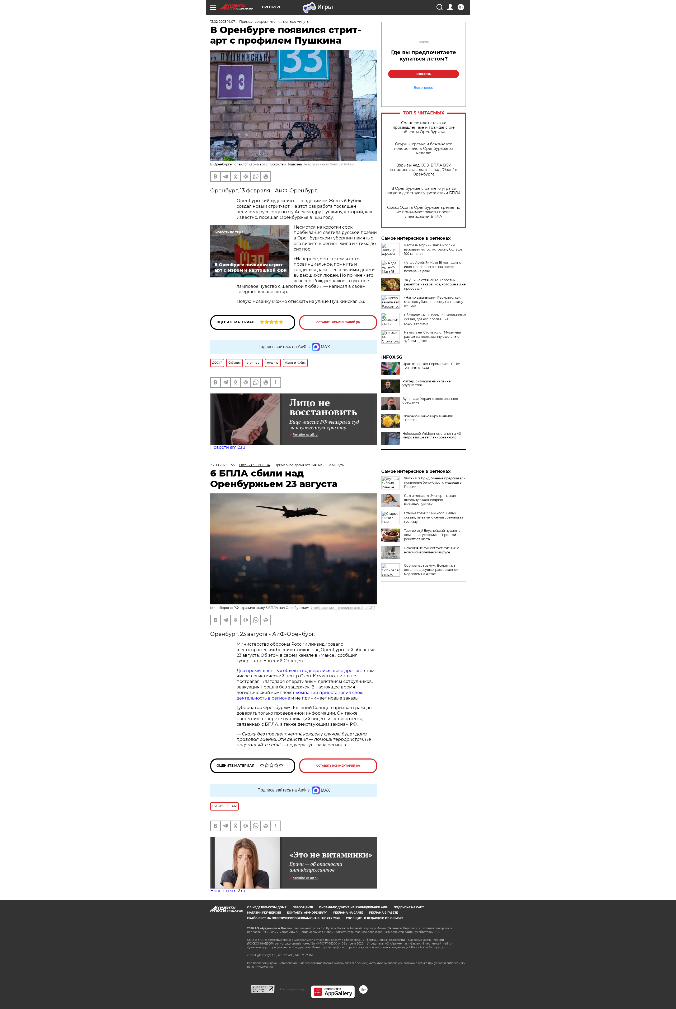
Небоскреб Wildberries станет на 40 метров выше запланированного (431, 435)
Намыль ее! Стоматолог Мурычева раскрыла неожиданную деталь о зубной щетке (432, 336)
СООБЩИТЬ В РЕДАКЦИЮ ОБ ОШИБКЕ (374, 918)
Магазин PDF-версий (264, 912)
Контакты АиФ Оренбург (307, 912)
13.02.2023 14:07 (222, 22)
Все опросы (423, 87)
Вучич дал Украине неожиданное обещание (430, 400)
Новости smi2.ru (227, 447)
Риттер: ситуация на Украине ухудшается (426, 383)
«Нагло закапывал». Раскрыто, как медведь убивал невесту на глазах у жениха (433, 301)
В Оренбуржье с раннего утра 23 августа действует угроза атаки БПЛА (424, 190)
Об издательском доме (267, 907)
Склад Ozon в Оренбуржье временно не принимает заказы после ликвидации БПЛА (423, 212)
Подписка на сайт (409, 907)
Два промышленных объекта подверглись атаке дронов (299, 670)
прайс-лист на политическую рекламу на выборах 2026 (293, 918)
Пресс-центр (303, 907)
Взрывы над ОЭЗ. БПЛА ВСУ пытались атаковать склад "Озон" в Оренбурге (423, 170)
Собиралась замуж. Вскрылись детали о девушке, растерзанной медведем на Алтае (431, 569)
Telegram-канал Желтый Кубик (328, 164)
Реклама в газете (383, 912)
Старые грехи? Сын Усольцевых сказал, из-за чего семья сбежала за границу (433, 517)
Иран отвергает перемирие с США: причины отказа (431, 365)
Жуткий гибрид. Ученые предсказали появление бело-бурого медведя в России (435, 482)
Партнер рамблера (292, 989)
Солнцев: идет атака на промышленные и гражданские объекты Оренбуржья (424, 127)
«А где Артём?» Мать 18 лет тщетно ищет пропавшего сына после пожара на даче (432, 267)
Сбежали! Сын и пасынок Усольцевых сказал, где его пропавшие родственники (435, 319)
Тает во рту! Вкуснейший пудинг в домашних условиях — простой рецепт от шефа (432, 535)
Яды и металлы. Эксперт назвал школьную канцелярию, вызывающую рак (430, 500)
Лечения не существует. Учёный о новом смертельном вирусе (431, 550)
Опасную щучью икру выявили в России (427, 418)
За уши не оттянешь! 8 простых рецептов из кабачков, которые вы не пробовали (435, 284)
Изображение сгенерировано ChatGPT (343, 608)
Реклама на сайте (348, 912)
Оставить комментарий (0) (338, 322)
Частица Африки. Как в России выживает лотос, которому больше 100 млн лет (433, 249)
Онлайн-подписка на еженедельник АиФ (353, 907)
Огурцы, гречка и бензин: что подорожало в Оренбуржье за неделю (423, 148)
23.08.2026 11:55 (222, 465)
